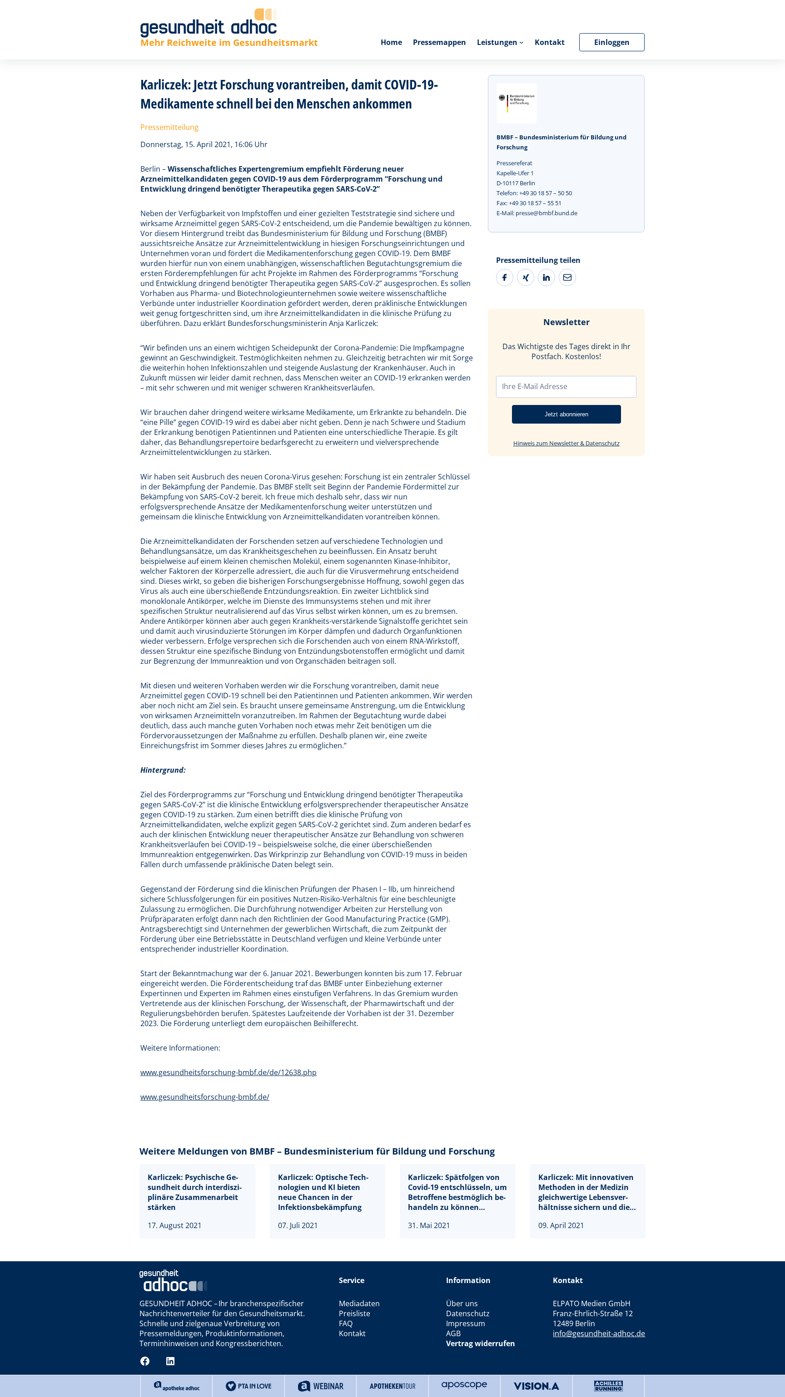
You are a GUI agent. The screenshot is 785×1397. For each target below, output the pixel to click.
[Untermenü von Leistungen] (521, 42)
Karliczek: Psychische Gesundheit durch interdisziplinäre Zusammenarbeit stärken (195, 1192)
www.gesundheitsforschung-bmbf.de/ (204, 1097)
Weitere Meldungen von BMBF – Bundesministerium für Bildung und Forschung (317, 1151)
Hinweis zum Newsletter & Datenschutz (566, 443)
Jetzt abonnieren (566, 414)
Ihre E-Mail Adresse (534, 386)
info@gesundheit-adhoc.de (599, 1333)
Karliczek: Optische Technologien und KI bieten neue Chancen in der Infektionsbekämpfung (323, 1192)
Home (391, 42)
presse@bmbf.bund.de (546, 213)
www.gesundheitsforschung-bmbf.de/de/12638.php (228, 1072)
